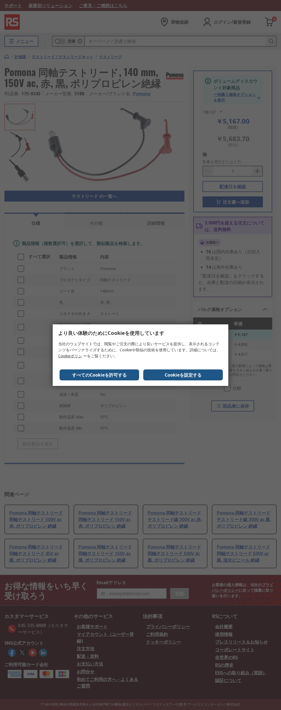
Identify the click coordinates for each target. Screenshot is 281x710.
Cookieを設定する (183, 375)
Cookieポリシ (70, 355)
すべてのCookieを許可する (99, 375)
